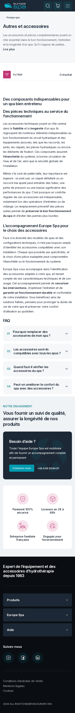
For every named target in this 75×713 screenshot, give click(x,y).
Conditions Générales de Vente (23, 681)
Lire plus (9, 49)
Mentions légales (14, 686)
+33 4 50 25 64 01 (48, 468)
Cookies (8, 690)
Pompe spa (13, 17)
